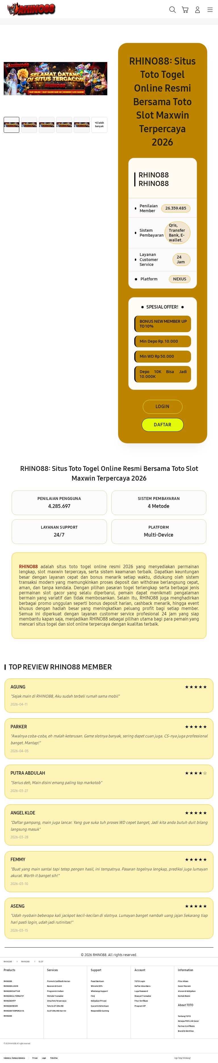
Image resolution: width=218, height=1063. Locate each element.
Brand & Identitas (186, 1031)
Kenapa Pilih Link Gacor (188, 1021)
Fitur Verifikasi (141, 1001)
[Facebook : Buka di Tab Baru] (195, 1058)
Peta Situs (54, 1058)
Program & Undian (55, 991)
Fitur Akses (183, 981)
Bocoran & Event (54, 986)
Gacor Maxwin (184, 986)
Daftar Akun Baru (142, 986)
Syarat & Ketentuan (100, 1006)
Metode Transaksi (55, 996)
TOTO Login (140, 981)
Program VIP (140, 1006)
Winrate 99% (96, 986)
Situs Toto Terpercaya (56, 1001)
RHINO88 (8, 981)
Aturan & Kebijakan (187, 991)
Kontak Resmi (184, 996)
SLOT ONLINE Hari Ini (56, 1011)
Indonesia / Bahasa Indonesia (14, 1058)
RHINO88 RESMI (11, 1006)
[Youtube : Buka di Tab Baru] (212, 1058)
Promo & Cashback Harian (58, 981)
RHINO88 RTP (10, 1001)
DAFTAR (162, 424)
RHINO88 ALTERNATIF (14, 996)
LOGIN (162, 406)
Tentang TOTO (184, 1016)
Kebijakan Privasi (98, 1001)
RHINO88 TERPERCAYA (14, 1011)
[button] (185, 9)
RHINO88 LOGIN (11, 986)
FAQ (93, 996)
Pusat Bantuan (97, 981)
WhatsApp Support (99, 991)
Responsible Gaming (100, 1011)
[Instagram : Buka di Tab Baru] (207, 1058)
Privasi (35, 1058)
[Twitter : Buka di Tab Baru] (201, 1058)
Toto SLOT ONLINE (55, 1006)
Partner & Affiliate (186, 1026)
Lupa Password (141, 991)
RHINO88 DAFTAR (12, 991)
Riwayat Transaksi (143, 996)
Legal (44, 1058)
